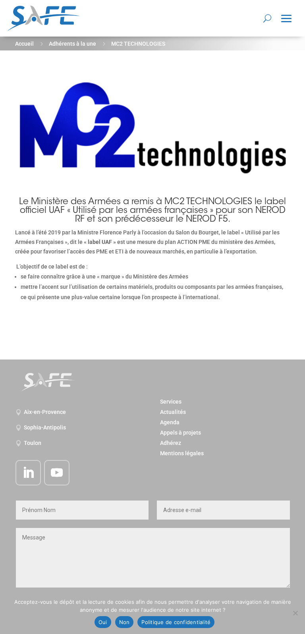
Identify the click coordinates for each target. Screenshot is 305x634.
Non (124, 622)
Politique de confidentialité (175, 622)
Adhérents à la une (72, 44)
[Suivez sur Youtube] (56, 472)
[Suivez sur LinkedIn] (28, 472)
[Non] (295, 613)
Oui (102, 622)
